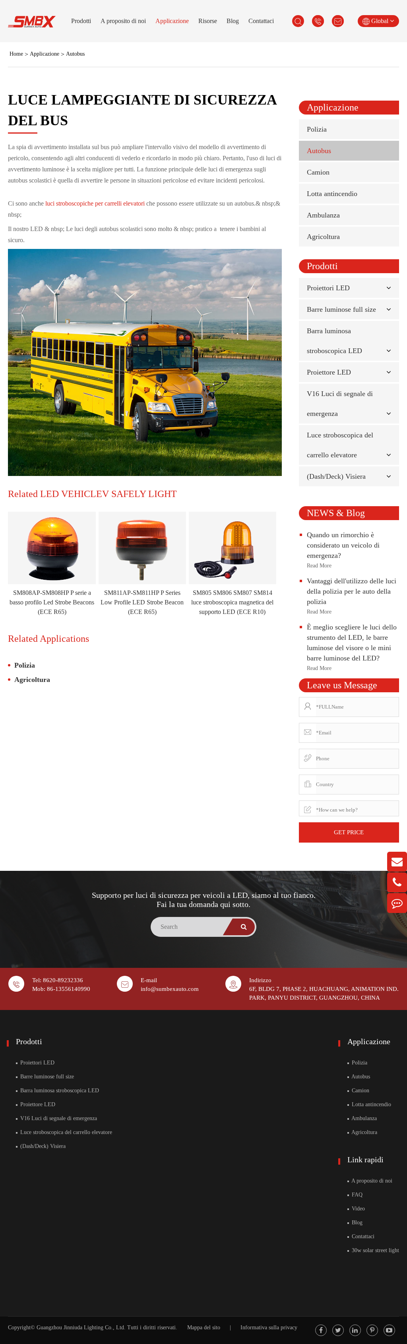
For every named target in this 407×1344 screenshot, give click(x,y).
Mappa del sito (203, 1327)
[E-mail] (397, 862)
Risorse (207, 20)
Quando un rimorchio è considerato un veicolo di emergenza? (343, 545)
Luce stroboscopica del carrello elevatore (65, 1132)
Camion (318, 172)
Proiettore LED (329, 372)
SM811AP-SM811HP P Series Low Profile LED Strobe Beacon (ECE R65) (142, 602)
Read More (319, 566)
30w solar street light (374, 1250)
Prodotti (81, 20)
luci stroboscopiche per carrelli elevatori (95, 203)
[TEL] (397, 882)
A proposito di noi (123, 20)
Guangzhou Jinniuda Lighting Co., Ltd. (81, 1327)
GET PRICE (349, 832)
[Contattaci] (397, 903)
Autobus (75, 54)
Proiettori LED (328, 288)
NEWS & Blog (336, 513)
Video (357, 1209)
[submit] (244, 927)
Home (16, 54)
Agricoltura (32, 680)
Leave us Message (342, 685)
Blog (233, 20)
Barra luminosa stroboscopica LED (59, 1090)
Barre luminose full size (341, 309)
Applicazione (172, 20)
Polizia (24, 665)
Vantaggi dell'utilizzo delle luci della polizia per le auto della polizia (351, 591)
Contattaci (261, 20)
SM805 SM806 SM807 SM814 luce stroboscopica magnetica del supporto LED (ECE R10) (232, 602)
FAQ (356, 1195)
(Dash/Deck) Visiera (336, 476)
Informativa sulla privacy (268, 1327)
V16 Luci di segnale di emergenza (58, 1118)
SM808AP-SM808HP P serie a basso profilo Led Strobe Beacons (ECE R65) (52, 602)
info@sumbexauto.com (170, 989)
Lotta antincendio (332, 194)
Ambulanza (323, 215)
